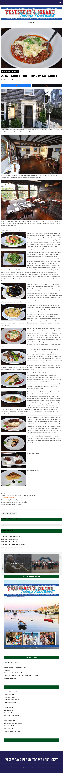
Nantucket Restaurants (9, 513)
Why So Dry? (8, 670)
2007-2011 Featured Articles (10, 536)
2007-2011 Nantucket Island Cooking (13, 544)
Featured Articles (9, 697)
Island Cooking (8, 707)
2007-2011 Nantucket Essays (10, 542)
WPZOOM (53, 767)
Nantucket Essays (10, 718)
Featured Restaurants (10, 71)
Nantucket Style (9, 726)
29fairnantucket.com (7, 497)
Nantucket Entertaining (11, 715)
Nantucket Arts (9, 713)
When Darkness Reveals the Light (15, 667)
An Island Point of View (11, 692)
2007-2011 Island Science (9, 539)
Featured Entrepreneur (11, 699)
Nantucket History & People (13, 723)
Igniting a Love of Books (11, 662)
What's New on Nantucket (12, 731)
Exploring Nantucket (10, 694)
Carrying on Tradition (11, 665)
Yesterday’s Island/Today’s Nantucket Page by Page (21, 675)
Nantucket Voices (9, 728)
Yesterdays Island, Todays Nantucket (31, 759)
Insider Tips (7, 705)
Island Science (8, 710)
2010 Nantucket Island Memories (12, 547)
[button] (31, 22)
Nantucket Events (10, 720)
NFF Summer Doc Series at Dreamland (16, 673)
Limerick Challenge (10, 678)
